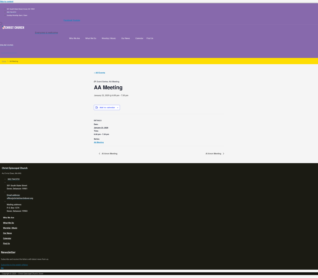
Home (4, 61)
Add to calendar (107, 107)
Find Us (150, 38)
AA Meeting (99, 142)
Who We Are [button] (74, 38)
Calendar (139, 38)
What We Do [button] (90, 38)
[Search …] (0, 23)
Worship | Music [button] (109, 38)
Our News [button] (125, 38)
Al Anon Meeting (109, 153)
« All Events (99, 72)
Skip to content (6, 1)
